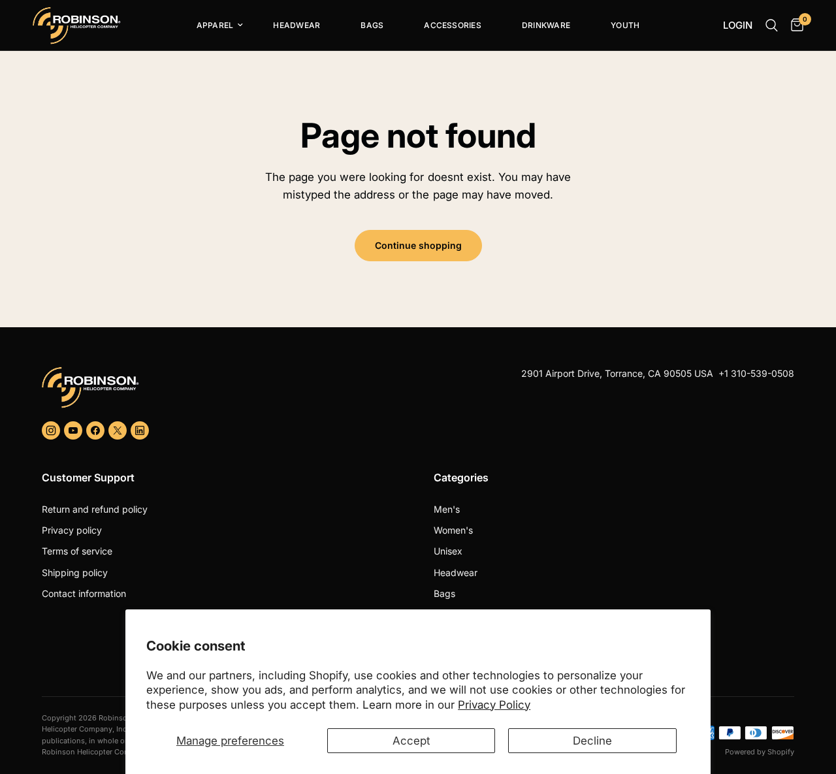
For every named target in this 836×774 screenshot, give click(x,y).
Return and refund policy (95, 509)
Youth (625, 25)
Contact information (84, 593)
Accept (411, 740)
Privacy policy (72, 530)
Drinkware (546, 25)
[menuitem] (214, 25)
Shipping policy (75, 572)
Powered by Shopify (759, 751)
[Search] (771, 25)
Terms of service (77, 550)
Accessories (452, 25)
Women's (453, 530)
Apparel (215, 25)
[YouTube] (73, 430)
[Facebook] (95, 430)
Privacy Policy (494, 704)
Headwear (296, 25)
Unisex (448, 550)
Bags (372, 25)
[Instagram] (51, 430)
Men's (447, 509)
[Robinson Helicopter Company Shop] (225, 387)
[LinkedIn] (140, 430)
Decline (592, 740)
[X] (117, 430)
